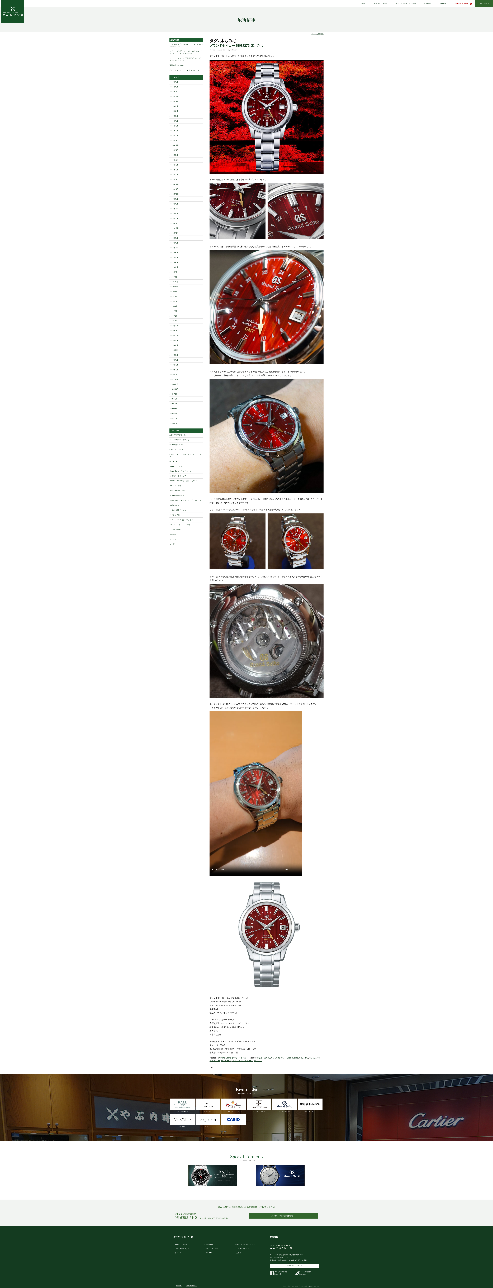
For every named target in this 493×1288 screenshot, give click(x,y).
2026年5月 (173, 87)
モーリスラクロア (310, 1111)
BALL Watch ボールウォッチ (180, 440)
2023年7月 (173, 209)
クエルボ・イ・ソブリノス (233, 1111)
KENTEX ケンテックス (177, 476)
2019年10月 (173, 389)
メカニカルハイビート (242, 1060)
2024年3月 (173, 170)
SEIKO (312, 1057)
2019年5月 (173, 413)
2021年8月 (173, 292)
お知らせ (172, 534)
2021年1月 (173, 321)
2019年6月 (173, 409)
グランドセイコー (284, 1111)
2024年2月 (173, 174)
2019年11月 (173, 384)
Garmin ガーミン (175, 466)
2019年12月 (173, 379)
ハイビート (226, 1060)
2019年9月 (173, 394)
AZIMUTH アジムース (177, 435)
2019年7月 (173, 404)
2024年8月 (173, 155)
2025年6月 (173, 116)
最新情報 (442, 4)
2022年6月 (173, 253)
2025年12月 (174, 96)
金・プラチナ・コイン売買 (406, 4)
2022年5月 (173, 257)
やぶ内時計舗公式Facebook (280, 1273)
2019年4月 (173, 418)
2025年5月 (173, 121)
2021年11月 (173, 282)
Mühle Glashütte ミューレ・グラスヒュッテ (186, 500)
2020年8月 (173, 345)
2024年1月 (173, 179)
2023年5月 (173, 213)
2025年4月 (173, 126)
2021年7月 (173, 296)
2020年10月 (174, 335)
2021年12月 (173, 277)
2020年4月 (173, 365)
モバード (182, 1126)
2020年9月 (173, 340)
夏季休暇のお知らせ (176, 65)
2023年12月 (174, 184)
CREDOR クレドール (177, 450)
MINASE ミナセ (175, 486)
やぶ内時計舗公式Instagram (305, 1273)
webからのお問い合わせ (282, 1216)
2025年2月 (173, 135)
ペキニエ (208, 1126)
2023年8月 (173, 204)
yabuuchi (233, 50)
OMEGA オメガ (175, 505)
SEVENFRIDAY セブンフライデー (182, 520)
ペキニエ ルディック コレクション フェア (185, 70)
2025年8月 (173, 111)
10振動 (259, 1057)
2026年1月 (173, 92)
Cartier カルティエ (176, 445)
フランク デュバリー (259, 1111)
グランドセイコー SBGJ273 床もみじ (236, 45)
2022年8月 (173, 243)
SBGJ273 (303, 1057)
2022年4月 (173, 262)
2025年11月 (173, 101)
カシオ (233, 1126)
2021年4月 (173, 306)
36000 (267, 1057)
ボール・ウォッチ (182, 1111)
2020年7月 (173, 350)
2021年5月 (173, 301)
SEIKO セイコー (175, 515)
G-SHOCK (173, 461)
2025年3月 (173, 131)
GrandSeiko (292, 1057)
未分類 (171, 544)
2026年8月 (173, 82)
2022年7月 (173, 248)
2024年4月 (173, 165)
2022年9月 (173, 238)
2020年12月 (174, 326)
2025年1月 (173, 140)
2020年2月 (173, 370)
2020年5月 (173, 360)
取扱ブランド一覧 (380, 4)
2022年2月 (173, 267)
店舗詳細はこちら (293, 1265)
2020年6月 (173, 355)
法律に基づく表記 (191, 1286)
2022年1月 (173, 272)
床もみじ (258, 1060)
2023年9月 (173, 199)
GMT (283, 1057)
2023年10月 (174, 194)
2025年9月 (173, 106)
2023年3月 (173, 218)
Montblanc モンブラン (177, 491)
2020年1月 (173, 374)
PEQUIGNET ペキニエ (177, 510)
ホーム (363, 4)
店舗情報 (427, 4)
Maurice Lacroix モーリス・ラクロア (183, 481)
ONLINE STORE (461, 4)
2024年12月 (174, 145)
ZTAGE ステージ (175, 530)
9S (272, 1057)
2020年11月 (173, 331)
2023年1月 (173, 223)
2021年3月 (173, 311)
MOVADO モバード (176, 495)
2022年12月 (174, 228)
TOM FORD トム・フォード (179, 525)
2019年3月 (173, 423)
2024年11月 (173, 150)
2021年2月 (173, 316)
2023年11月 (173, 189)
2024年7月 (173, 160)
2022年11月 (173, 233)
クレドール (207, 1111)
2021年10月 (173, 287)
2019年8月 (173, 399)
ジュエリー (173, 539)
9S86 (277, 1057)
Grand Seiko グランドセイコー (233, 1057)
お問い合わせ (484, 4)
